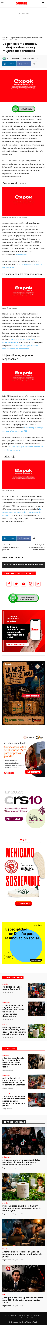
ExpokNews (6, 1168)
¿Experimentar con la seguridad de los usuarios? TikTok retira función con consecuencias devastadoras (13, 1010)
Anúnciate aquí (36, 1315)
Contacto (16, 1318)
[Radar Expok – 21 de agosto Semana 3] (36, 990)
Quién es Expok (24, 1315)
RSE (3, 1295)
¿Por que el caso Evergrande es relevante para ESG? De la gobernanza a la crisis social (22, 1300)
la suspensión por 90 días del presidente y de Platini (21, 512)
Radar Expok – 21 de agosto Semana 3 (12, 988)
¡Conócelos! (21, 254)
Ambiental (6, 1094)
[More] (34, 63)
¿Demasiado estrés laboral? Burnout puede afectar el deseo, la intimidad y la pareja (22, 1254)
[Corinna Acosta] (4, 58)
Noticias (5, 38)
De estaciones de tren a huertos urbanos (36, 548)
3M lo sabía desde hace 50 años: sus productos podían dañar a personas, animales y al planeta (13, 1101)
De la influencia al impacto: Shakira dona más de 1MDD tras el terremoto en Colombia (13, 1081)
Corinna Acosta (14, 58)
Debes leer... (6, 1002)
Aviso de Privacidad (27, 1318)
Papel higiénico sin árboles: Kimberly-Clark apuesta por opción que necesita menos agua (14, 1030)
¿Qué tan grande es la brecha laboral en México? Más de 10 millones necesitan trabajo (13, 1062)
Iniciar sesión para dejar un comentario (23, 565)
